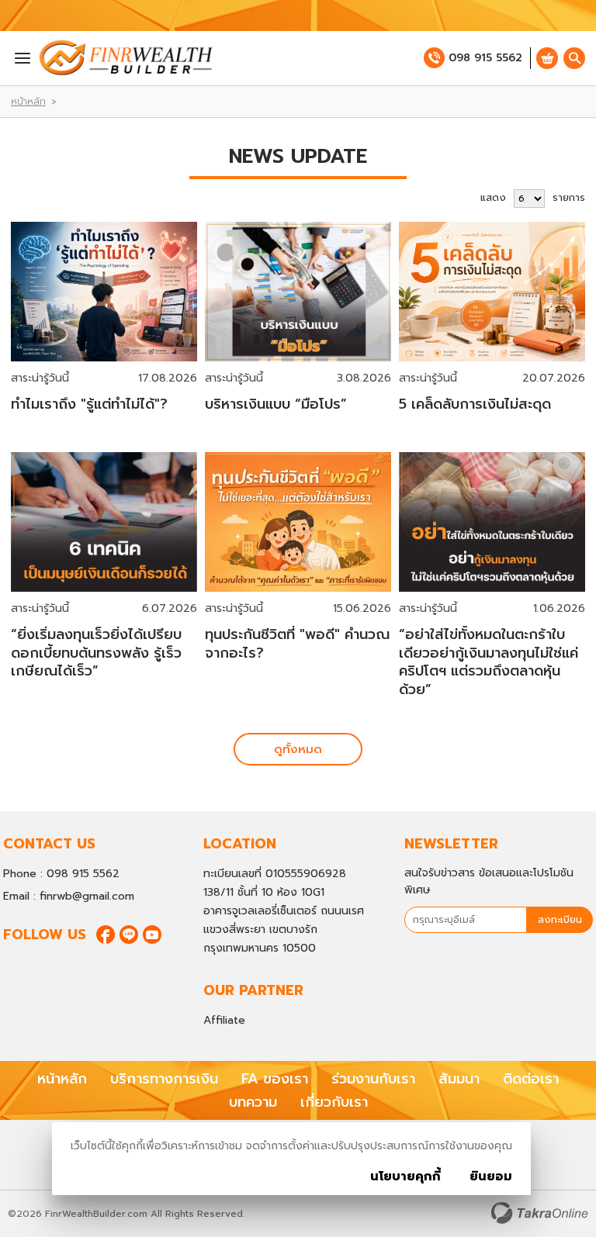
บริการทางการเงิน (164, 1079)
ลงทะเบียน (560, 919)
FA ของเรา (274, 1079)
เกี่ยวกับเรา (334, 1102)
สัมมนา (459, 1079)
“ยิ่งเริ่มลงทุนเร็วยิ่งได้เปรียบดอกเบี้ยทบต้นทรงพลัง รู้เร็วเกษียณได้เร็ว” (96, 653)
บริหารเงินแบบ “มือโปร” (276, 404)
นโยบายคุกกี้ (405, 1176)
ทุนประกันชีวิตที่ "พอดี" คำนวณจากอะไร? (297, 643)
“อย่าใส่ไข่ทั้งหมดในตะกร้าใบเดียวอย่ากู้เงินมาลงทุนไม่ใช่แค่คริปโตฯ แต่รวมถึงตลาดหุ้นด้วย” (488, 662)
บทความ (253, 1102)
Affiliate (224, 1020)
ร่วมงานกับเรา (373, 1079)
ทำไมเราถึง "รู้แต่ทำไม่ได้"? (89, 404)
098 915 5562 (485, 58)
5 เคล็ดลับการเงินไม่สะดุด (475, 404)
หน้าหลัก (28, 102)
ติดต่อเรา (531, 1079)
